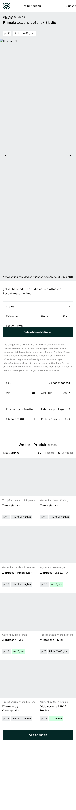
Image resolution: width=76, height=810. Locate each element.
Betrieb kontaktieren (38, 332)
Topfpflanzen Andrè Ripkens (18, 500)
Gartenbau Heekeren (52, 567)
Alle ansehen (38, 734)
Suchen (71, 6)
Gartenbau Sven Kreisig (54, 500)
